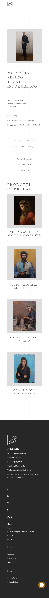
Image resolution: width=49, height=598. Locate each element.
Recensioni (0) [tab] (25, 146)
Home (9, 524)
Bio (8, 528)
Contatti (10, 539)
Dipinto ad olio (28, 120)
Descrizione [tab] (24, 140)
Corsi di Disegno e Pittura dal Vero (20, 532)
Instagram (11, 558)
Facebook (11, 554)
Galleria (10, 536)
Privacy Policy (12, 582)
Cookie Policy (12, 578)
